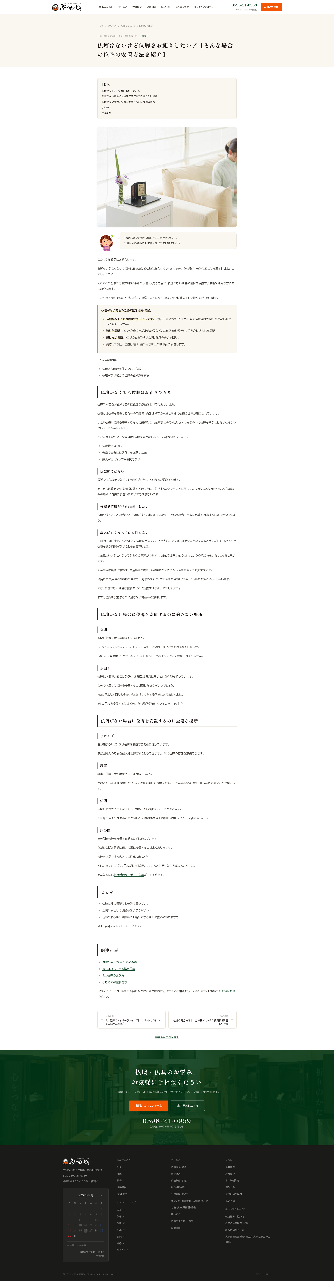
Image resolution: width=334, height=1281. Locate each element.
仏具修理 (176, 1174)
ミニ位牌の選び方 (113, 975)
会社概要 (137, 7)
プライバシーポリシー (262, 1274)
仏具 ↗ (121, 1230)
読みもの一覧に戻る (167, 1036)
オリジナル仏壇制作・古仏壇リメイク (189, 1201)
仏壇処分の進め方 (234, 1216)
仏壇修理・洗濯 (179, 1167)
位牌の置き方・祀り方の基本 (119, 962)
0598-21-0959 (244, 4)
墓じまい (175, 1214)
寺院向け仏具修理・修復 (183, 1207)
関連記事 (107, 113)
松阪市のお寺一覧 (234, 1230)
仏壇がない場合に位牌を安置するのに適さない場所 (129, 96)
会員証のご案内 (233, 1194)
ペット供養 (122, 1194)
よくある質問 (182, 7)
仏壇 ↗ (121, 1210)
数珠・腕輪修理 (179, 1187)
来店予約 (230, 1201)
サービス (123, 7)
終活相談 (176, 1228)
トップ (100, 26)
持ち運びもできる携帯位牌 (118, 968)
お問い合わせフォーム (149, 1105)
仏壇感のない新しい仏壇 (129, 874)
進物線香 (121, 1187)
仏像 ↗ (121, 1216)
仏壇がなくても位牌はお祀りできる (121, 91)
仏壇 (119, 1167)
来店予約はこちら (187, 1105)
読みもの (166, 7)
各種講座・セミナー (180, 1194)
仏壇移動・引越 (179, 1180)
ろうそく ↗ (123, 1250)
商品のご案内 (106, 7)
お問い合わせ (271, 7)
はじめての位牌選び (114, 982)
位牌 (119, 1174)
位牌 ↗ (121, 1223)
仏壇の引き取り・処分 (182, 1221)
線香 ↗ (121, 1243)
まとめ (105, 107)
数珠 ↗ (121, 1237)
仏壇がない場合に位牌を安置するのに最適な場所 (128, 102)
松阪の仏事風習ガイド (236, 1223)
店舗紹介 (151, 7)
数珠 (119, 1180)
